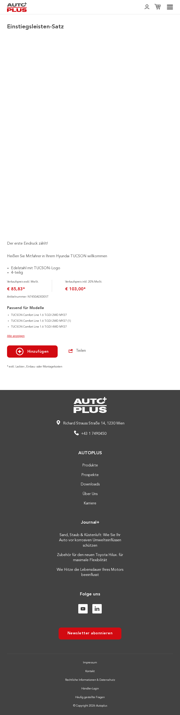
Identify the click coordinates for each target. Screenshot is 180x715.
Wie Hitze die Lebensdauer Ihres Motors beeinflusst (90, 572)
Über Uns (90, 494)
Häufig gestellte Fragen (90, 697)
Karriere (90, 503)
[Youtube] (83, 608)
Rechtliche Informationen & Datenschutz (90, 680)
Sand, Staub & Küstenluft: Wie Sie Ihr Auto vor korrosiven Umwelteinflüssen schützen (90, 540)
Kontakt (90, 671)
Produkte (90, 465)
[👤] (147, 7)
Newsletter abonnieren (90, 633)
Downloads (90, 484)
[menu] (170, 7)
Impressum (90, 662)
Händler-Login (90, 688)
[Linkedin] (97, 608)
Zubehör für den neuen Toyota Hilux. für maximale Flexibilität (90, 557)
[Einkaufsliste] (157, 7)
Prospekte (90, 475)
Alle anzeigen (16, 336)
